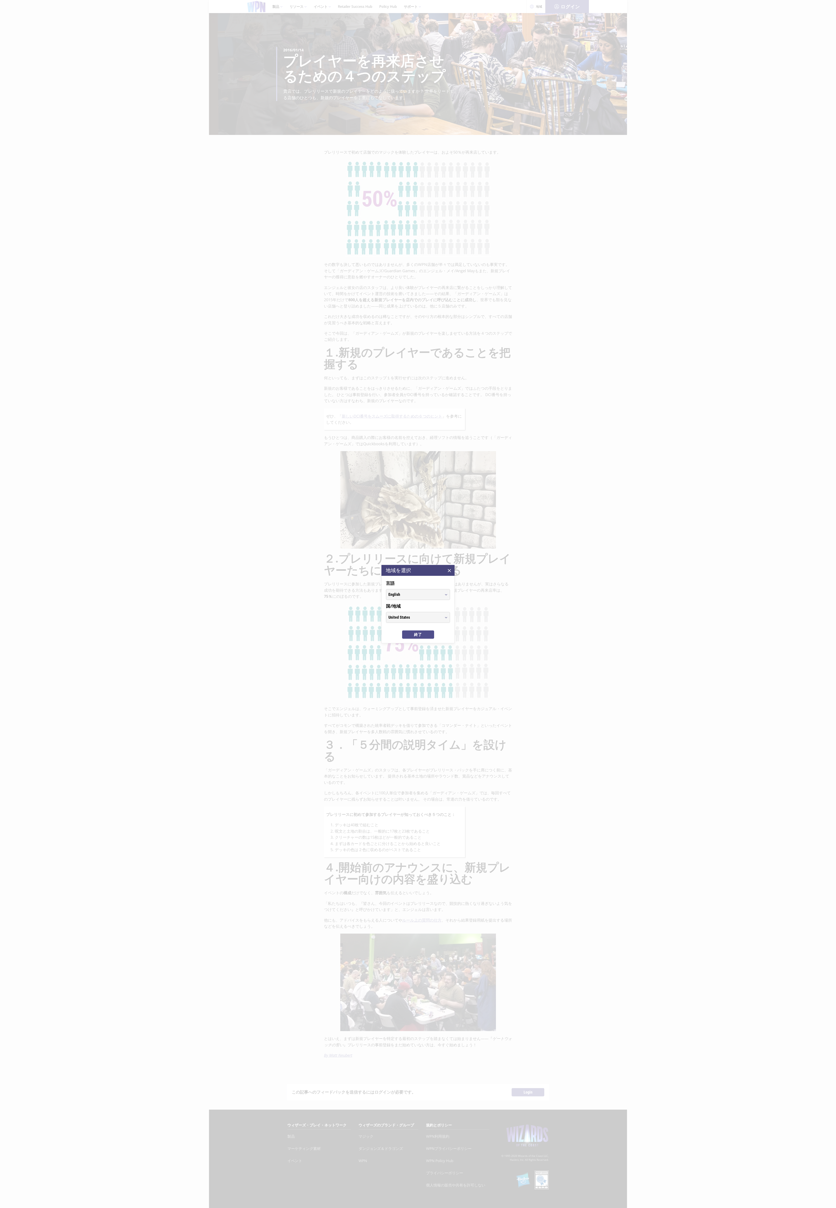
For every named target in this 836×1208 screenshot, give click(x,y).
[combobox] (414, 594)
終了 (418, 634)
